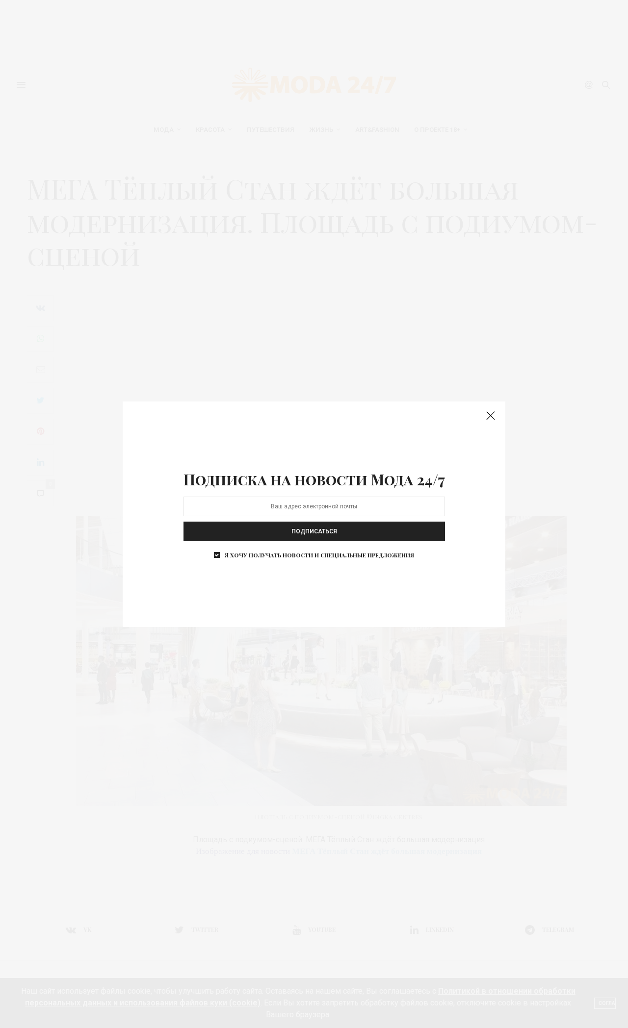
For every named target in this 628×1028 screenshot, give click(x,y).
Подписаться (314, 531)
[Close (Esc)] (490, 416)
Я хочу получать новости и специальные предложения (319, 555)
